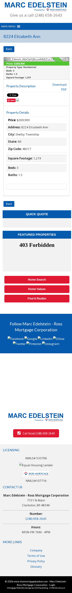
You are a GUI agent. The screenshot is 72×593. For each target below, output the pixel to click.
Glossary (36, 567)
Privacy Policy (36, 561)
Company (36, 550)
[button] (36, 15)
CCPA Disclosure (57, 588)
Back (9, 49)
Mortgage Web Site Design (19, 588)
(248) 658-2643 (36, 519)
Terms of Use (36, 556)
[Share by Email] (17, 101)
